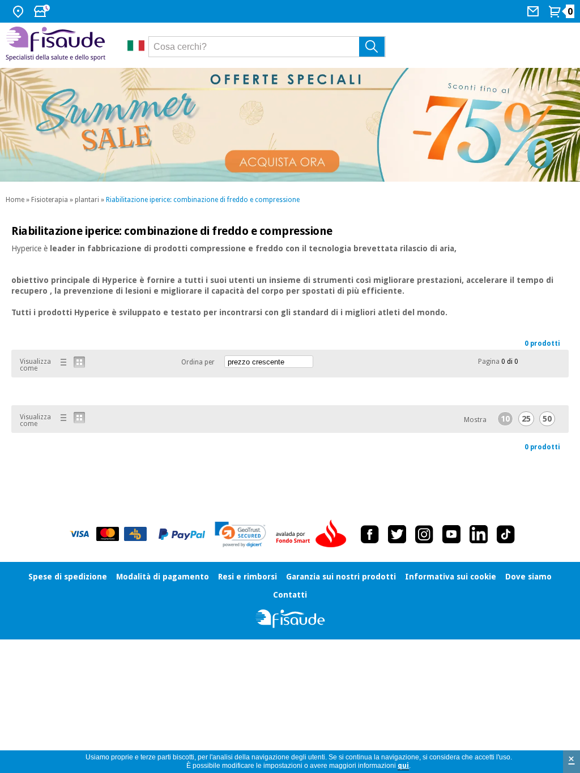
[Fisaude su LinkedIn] (479, 534)
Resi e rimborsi (247, 576)
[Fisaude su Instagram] (424, 534)
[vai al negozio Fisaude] (290, 618)
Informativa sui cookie (450, 576)
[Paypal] (182, 534)
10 (505, 418)
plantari (87, 200)
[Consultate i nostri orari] (43, 11)
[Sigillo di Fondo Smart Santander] (314, 534)
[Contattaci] (534, 11)
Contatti (290, 594)
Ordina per (198, 362)
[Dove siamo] (19, 11)
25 (526, 418)
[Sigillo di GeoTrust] (240, 534)
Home (15, 200)
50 (547, 418)
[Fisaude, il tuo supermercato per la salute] (58, 45)
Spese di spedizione (67, 576)
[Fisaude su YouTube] (451, 534)
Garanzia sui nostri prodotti (341, 576)
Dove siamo (528, 576)
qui (403, 766)
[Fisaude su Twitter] (397, 534)
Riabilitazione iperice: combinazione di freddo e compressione (203, 200)
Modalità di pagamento (162, 576)
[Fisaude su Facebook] (370, 534)
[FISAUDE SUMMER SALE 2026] (290, 125)
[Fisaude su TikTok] (506, 534)
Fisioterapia (49, 200)
